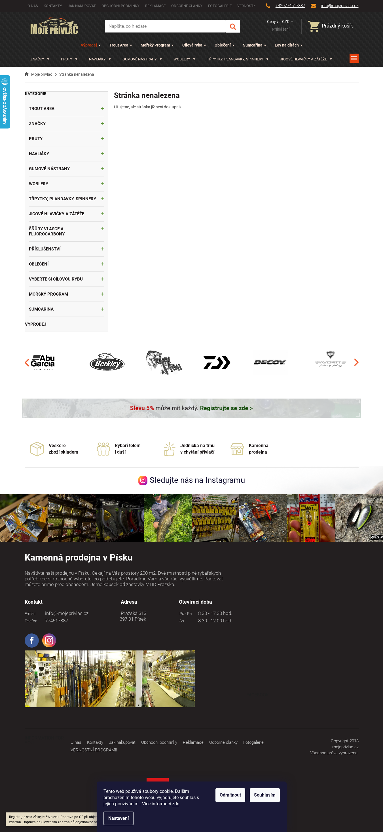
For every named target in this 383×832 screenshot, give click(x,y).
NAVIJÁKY (39, 153)
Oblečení (223, 45)
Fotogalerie (220, 6)
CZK (286, 21)
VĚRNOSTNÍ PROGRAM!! (94, 750)
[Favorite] (330, 362)
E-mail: (30, 613)
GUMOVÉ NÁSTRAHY (49, 168)
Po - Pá (185, 613)
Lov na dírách (287, 45)
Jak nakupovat (82, 6)
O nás (32, 6)
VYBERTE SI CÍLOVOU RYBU (56, 279)
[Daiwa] (216, 362)
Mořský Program (155, 45)
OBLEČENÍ (38, 264)
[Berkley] (108, 362)
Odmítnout (230, 795)
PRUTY (36, 138)
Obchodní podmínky (120, 6)
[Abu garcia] (43, 362)
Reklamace (155, 6)
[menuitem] (40, 59)
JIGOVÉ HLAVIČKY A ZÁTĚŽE (56, 213)
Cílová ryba (192, 45)
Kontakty (53, 6)
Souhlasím (265, 795)
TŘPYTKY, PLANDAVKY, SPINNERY (62, 198)
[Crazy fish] (163, 362)
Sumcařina (253, 45)
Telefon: (31, 621)
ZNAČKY (37, 123)
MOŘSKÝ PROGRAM (48, 294)
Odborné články (186, 6)
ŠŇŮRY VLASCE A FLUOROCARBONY (47, 231)
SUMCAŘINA (41, 309)
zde (175, 803)
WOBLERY (38, 183)
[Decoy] (270, 362)
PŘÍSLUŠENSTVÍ (44, 249)
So (181, 621)
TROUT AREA (41, 108)
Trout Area (118, 45)
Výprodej (89, 45)
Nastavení (118, 818)
